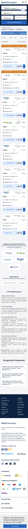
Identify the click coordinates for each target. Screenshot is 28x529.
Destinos (20, 409)
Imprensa (4, 407)
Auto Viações (21, 404)
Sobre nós (4, 398)
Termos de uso (5, 400)
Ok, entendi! (15, 526)
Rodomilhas (20, 414)
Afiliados (20, 412)
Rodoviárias (21, 407)
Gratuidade (20, 402)
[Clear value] (12, 18)
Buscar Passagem (15, 22)
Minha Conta (5, 409)
